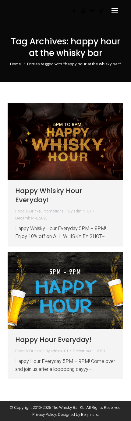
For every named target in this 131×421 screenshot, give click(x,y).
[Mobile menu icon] (115, 10)
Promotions (53, 211)
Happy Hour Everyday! (53, 339)
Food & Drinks (28, 211)
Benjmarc (89, 414)
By (79, 211)
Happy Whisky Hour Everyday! (48, 195)
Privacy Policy (44, 414)
